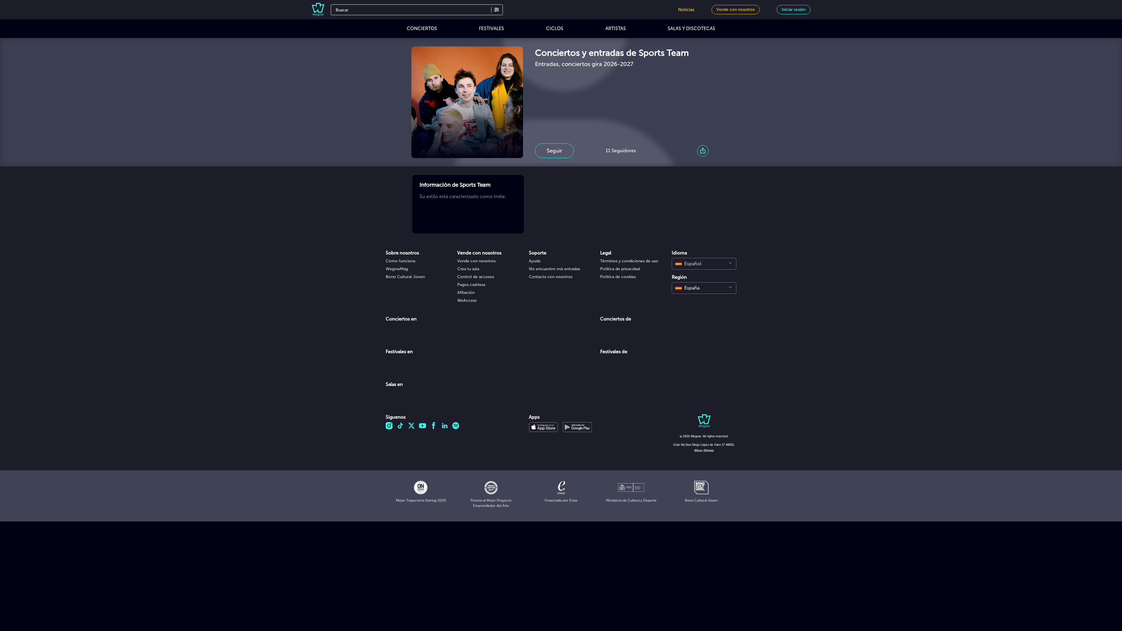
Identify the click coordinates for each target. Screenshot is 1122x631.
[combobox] (704, 263)
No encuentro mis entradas (554, 268)
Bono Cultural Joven (405, 276)
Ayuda (534, 261)
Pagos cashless (471, 284)
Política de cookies (618, 276)
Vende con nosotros (476, 261)
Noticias (686, 9)
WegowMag (397, 268)
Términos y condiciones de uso (629, 261)
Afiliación (466, 292)
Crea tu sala (468, 268)
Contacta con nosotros (550, 276)
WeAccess (467, 300)
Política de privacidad (620, 268)
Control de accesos (475, 276)
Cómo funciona (400, 261)
